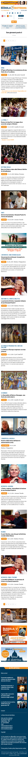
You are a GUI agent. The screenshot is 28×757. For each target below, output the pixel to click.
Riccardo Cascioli (20, 75)
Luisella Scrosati (19, 127)
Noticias (10, 15)
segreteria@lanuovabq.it (7, 727)
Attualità (4, 75)
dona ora (21, 16)
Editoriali (4, 174)
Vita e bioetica (5, 445)
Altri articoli (14, 668)
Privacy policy (4, 748)
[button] (14, 22)
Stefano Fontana (19, 174)
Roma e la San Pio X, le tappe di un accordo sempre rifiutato (12, 123)
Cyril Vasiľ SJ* (18, 354)
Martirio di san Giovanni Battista (20, 26)
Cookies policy (11, 748)
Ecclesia (4, 127)
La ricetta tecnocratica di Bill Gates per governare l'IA (8, 703)
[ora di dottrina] (14, 654)
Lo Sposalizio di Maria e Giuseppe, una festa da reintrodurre (13, 396)
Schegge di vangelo (7, 25)
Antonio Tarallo (18, 219)
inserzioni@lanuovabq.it (6, 729)
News (5, 15)
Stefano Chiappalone (20, 262)
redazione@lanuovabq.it (7, 725)
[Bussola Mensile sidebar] (14, 635)
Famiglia (3, 262)
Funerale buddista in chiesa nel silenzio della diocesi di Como (8, 679)
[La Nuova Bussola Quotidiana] (14, 8)
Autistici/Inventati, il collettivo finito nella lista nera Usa (7, 687)
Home (14, 35)
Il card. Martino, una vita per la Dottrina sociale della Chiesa (13, 535)
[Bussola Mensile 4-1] (14, 615)
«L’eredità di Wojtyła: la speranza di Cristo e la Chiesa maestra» (12, 580)
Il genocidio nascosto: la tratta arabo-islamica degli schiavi (7, 695)
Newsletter (20, 18)
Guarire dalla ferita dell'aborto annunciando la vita (10, 441)
